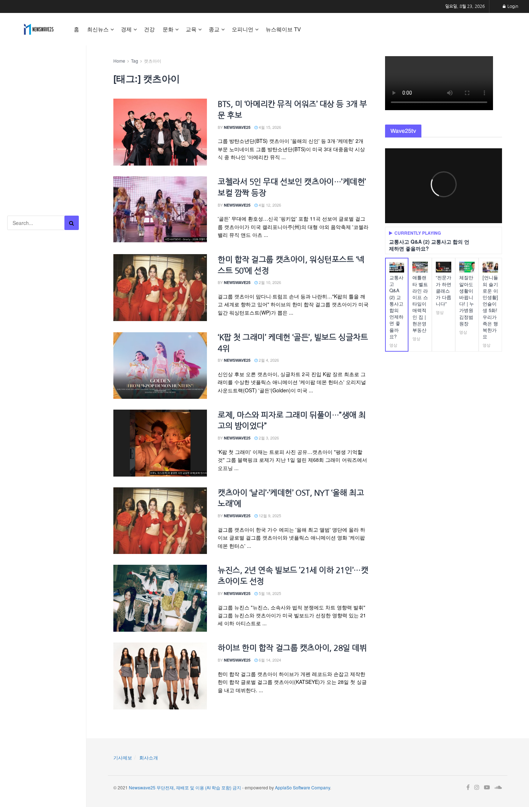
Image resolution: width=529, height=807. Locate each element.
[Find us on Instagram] (476, 787)
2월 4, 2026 (268, 360)
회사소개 (148, 757)
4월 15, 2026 (269, 127)
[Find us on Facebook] (468, 787)
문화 (168, 29)
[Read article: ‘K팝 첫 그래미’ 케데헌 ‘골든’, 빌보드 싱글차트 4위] (160, 365)
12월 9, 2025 (269, 515)
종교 (214, 29)
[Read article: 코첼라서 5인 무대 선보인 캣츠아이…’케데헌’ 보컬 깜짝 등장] (160, 209)
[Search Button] (71, 223)
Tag (134, 61)
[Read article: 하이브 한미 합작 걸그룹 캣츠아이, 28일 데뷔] (160, 676)
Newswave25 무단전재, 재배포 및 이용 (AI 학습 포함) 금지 (185, 787)
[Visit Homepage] (38, 29)
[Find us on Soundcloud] (498, 787)
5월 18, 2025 (269, 593)
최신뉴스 (98, 29)
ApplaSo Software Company (302, 787)
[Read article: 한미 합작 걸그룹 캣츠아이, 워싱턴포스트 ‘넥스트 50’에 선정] (160, 287)
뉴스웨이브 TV (283, 29)
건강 (149, 29)
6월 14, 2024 (269, 660)
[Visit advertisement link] (43, 79)
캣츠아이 (152, 61)
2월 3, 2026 (268, 438)
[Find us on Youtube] (487, 787)
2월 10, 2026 (269, 282)
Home (119, 61)
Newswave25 (237, 127)
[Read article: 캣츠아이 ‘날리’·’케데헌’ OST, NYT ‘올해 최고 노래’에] (160, 520)
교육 (191, 29)
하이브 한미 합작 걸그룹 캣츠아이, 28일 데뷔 (292, 648)
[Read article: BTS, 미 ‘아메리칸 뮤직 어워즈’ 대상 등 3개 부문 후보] (160, 132)
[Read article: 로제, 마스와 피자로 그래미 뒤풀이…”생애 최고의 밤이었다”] (160, 443)
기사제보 (122, 757)
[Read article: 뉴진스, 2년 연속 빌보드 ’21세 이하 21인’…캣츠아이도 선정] (160, 598)
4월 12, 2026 (269, 205)
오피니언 (242, 29)
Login (512, 6)
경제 (126, 29)
